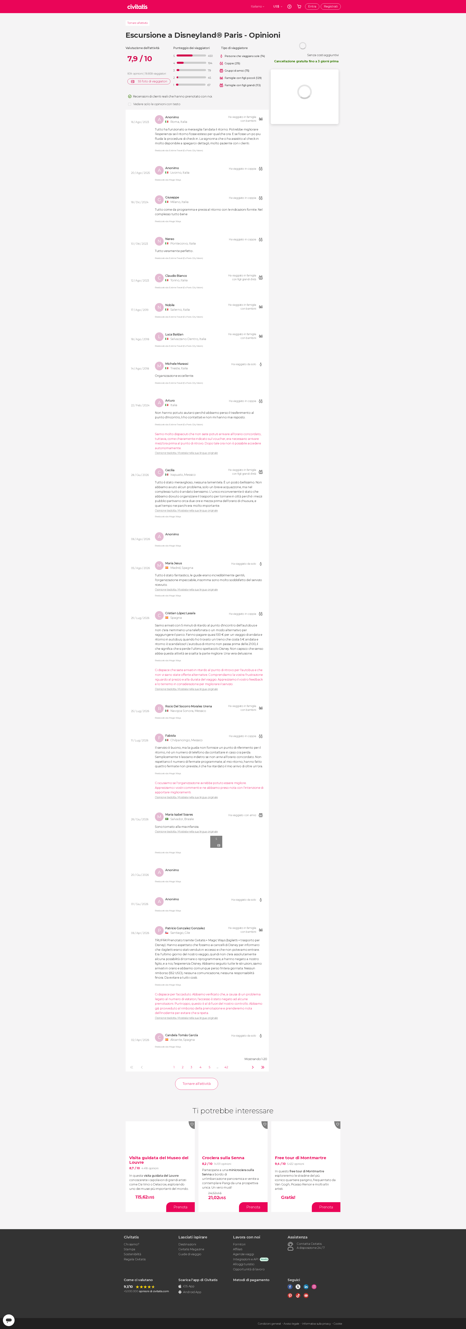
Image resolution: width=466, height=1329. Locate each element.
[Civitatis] (137, 6)
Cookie (337, 1323)
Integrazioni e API (245, 1259)
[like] (192, 1125)
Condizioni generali (269, 1323)
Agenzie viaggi (243, 1254)
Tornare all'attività (137, 23)
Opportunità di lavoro (248, 1269)
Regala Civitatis (135, 1259)
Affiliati (237, 1249)
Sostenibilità (132, 1254)
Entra (312, 6)
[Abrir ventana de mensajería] (9, 1320)
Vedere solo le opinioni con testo (156, 104)
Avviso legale (291, 1323)
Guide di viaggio (189, 1254)
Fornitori (239, 1244)
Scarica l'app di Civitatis (198, 1280)
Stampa (129, 1249)
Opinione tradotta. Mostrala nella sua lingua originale (186, 453)
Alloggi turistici (243, 1264)
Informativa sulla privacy (316, 1323)
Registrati (331, 6)
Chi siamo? (131, 1244)
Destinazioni (187, 1244)
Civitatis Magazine (191, 1249)
